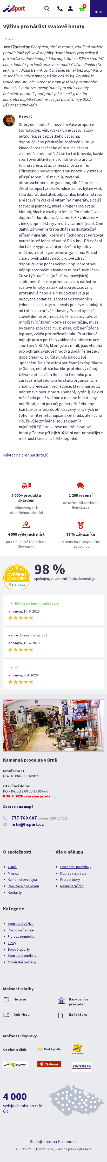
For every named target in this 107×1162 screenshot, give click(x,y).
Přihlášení (70, 8)
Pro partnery (70, 879)
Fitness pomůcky (21, 936)
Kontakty (15, 892)
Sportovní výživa (21, 923)
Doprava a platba (73, 873)
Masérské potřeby (22, 962)
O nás (12, 866)
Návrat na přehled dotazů (26, 455)
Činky (12, 943)
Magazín (14, 873)
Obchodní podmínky (75, 866)
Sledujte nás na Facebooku (53, 1141)
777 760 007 (24, 818)
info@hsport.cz (27, 824)
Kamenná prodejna (22, 879)
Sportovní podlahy (22, 955)
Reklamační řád (72, 886)
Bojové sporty (19, 949)
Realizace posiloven (23, 886)
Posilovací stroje (21, 930)
